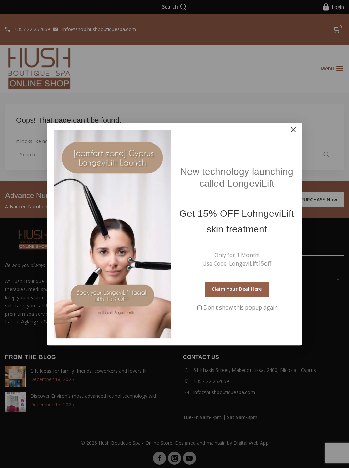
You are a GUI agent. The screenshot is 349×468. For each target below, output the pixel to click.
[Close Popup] (293, 129)
